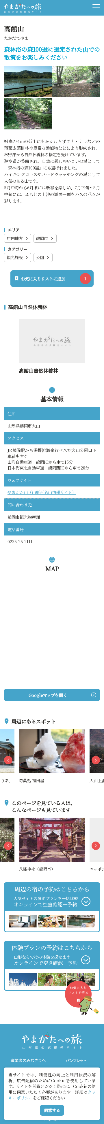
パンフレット (76, 1060)
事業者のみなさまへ (28, 1060)
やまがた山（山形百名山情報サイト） (42, 492)
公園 (40, 257)
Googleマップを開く (48, 695)
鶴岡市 (42, 238)
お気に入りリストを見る (78, 990)
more (24, 732)
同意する (52, 1110)
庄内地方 (15, 238)
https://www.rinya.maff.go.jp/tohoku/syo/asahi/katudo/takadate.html (52, 329)
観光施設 (15, 257)
